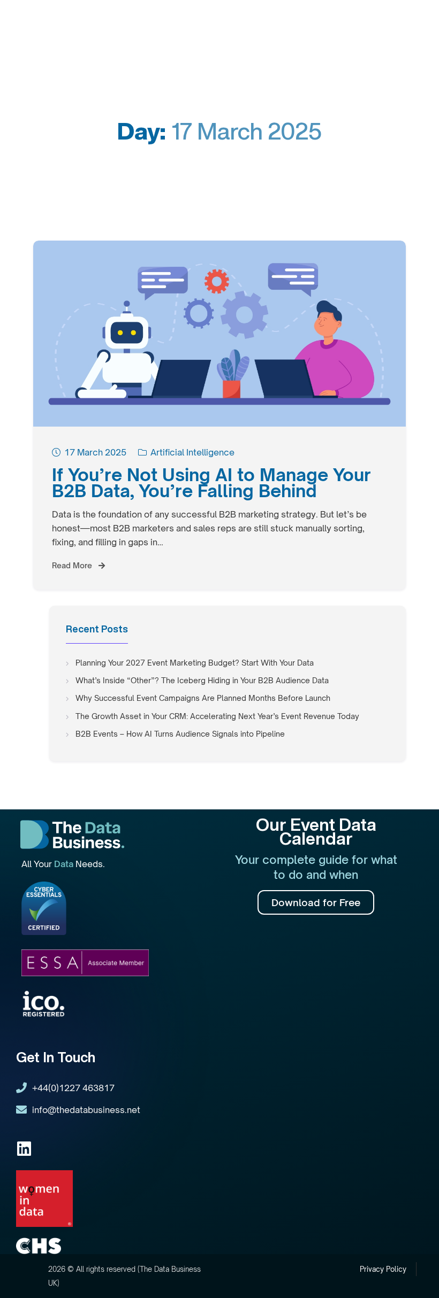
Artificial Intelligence (192, 452)
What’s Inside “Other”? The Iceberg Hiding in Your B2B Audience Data (202, 680)
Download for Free (315, 902)
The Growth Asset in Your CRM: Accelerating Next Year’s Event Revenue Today (217, 716)
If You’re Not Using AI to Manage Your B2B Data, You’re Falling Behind (211, 482)
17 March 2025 (95, 452)
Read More (73, 565)
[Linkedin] (24, 1149)
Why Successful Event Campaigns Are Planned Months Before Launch (202, 697)
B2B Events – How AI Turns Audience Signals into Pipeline (180, 733)
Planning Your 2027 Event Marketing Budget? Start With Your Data (194, 662)
